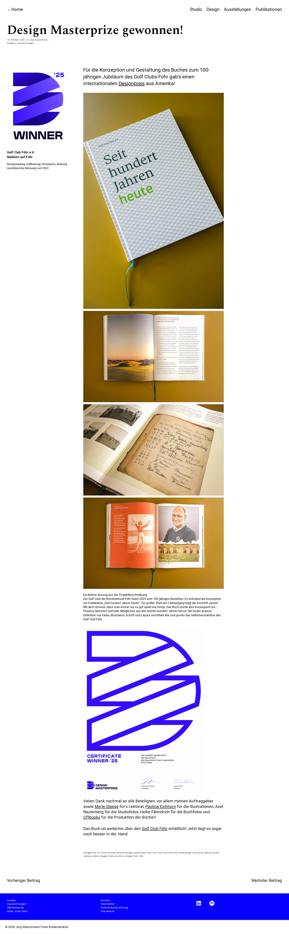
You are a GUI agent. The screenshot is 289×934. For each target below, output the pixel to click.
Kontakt (105, 900)
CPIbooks (91, 817)
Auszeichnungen (26, 43)
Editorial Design (124, 853)
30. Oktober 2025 (16, 40)
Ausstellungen (237, 9)
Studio (196, 9)
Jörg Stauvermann (38, 40)
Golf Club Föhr (155, 828)
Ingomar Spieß (212, 853)
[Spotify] (212, 903)
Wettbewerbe (15, 907)
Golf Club (157, 853)
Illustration (197, 853)
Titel (141, 856)
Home (17, 9)
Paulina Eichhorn (160, 806)
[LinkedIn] (199, 903)
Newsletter (108, 903)
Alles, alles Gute (17, 911)
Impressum (108, 911)
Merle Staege (107, 806)
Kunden (11, 900)
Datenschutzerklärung (114, 907)
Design (213, 9)
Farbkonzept (139, 853)
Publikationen (269, 9)
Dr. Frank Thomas (106, 853)
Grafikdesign (185, 853)
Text (135, 856)
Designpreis (132, 83)
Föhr (149, 853)
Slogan (129, 856)
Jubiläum (87, 856)
